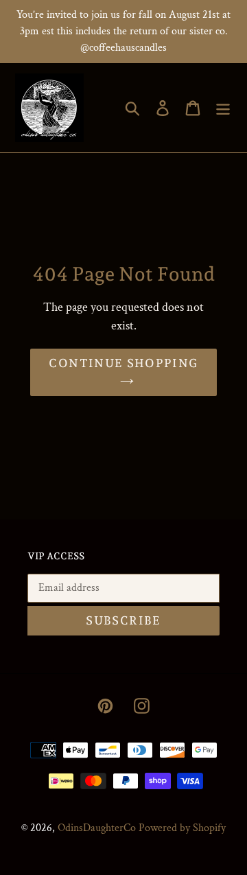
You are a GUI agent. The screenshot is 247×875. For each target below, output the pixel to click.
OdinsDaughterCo (97, 828)
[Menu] (223, 108)
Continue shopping (123, 363)
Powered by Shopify (182, 828)
